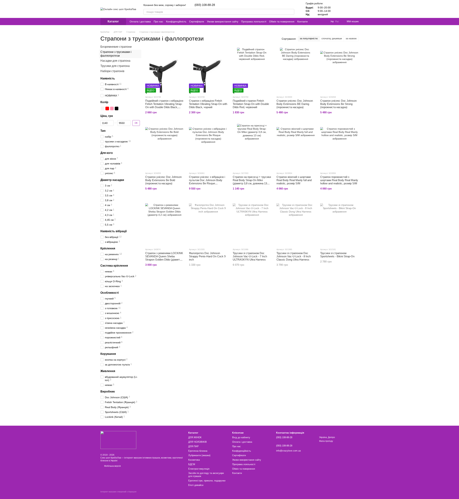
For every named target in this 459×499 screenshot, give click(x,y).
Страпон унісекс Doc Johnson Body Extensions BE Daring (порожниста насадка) (294, 104)
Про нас (158, 21)
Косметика (194, 459)
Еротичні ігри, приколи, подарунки (206, 480)
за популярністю (309, 38)
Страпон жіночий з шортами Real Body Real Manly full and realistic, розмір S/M (294, 180)
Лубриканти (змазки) (199, 455)
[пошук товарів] (291, 12)
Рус (337, 21)
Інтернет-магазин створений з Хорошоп (118, 492)
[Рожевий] (112, 108)
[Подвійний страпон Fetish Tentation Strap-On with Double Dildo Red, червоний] (252, 70)
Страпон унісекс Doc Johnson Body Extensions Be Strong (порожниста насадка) (338, 104)
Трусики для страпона (115, 65)
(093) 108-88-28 (205, 5)
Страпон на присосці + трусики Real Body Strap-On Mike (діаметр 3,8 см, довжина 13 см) (252, 181)
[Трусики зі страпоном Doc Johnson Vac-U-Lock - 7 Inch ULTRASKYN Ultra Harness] (252, 222)
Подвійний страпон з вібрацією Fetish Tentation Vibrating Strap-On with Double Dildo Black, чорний (164, 105)
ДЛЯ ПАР (193, 446)
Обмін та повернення (281, 21)
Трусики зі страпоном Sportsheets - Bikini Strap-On (337, 255)
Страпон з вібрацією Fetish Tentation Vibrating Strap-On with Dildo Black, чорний (208, 104)
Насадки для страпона (115, 60)
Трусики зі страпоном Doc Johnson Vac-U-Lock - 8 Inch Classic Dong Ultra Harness (293, 256)
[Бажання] (346, 9)
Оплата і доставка (140, 21)
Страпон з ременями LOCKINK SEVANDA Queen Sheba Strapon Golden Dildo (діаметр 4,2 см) (164, 258)
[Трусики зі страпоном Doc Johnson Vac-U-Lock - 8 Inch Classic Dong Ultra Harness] (295, 222)
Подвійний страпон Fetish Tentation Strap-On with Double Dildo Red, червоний (251, 104)
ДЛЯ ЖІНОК (195, 437)
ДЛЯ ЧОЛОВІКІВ (197, 442)
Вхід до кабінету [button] (241, 437)
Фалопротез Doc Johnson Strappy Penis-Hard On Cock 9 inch (207, 256)
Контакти (302, 21)
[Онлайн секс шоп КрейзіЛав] (118, 440)
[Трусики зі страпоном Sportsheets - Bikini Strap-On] (339, 222)
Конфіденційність (176, 21)
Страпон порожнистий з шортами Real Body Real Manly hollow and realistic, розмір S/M (339, 180)
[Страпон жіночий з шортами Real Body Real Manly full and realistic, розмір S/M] (295, 146)
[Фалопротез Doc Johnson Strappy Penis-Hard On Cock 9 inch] (208, 222)
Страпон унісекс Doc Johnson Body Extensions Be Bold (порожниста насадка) (163, 180)
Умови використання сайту (222, 21)
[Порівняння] (337, 9)
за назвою (351, 38)
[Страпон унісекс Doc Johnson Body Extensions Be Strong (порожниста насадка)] (339, 70)
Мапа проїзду (326, 441)
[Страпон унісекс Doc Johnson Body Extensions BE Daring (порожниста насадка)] (295, 70)
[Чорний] (116, 108)
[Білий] (102, 108)
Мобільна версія (112, 466)
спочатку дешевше (331, 38)
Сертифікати (196, 21)
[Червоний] (107, 108)
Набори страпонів (112, 71)
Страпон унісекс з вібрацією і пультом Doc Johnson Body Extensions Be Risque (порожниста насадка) (207, 181)
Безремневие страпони (116, 46)
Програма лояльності (253, 21)
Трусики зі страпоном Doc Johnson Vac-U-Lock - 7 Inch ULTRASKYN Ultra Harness (250, 256)
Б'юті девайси (195, 485)
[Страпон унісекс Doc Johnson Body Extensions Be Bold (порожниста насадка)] (164, 146)
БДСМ (191, 464)
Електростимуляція (198, 468)
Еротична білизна (197, 451)
